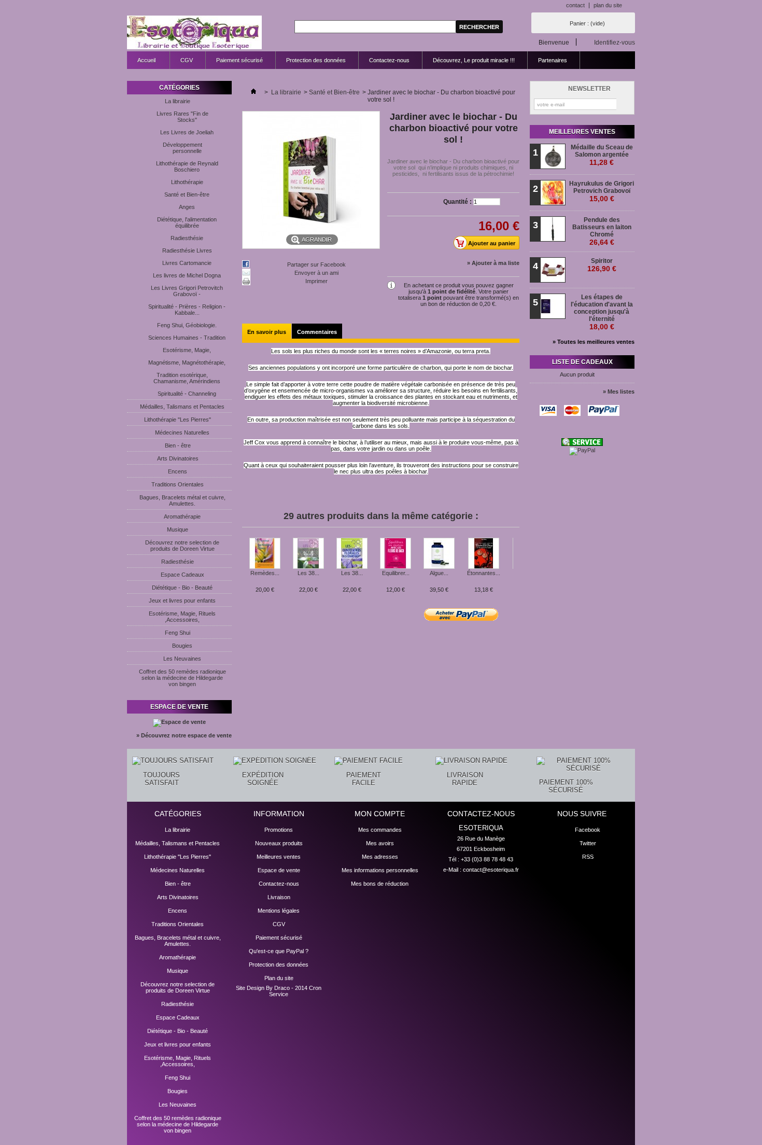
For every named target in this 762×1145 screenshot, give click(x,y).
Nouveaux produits (279, 843)
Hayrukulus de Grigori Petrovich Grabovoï (601, 191)
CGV (186, 60)
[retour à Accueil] (253, 92)
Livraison (278, 897)
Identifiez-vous (614, 42)
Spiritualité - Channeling (187, 393)
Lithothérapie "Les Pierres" (177, 419)
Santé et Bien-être (186, 194)
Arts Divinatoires (178, 458)
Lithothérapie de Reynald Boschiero (187, 166)
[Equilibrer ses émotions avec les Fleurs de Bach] (395, 554)
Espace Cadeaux (182, 574)
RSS (588, 857)
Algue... (439, 573)
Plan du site (278, 978)
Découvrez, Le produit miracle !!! (474, 60)
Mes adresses (380, 857)
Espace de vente (179, 706)
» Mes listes (618, 391)
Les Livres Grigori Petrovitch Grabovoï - (187, 291)
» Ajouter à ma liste (493, 263)
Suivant (515, 558)
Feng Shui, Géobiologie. (187, 325)
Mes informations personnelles (380, 870)
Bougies (182, 646)
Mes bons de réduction (379, 884)
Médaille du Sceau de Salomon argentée (602, 155)
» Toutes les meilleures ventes (593, 342)
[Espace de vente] (179, 722)
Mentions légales (279, 910)
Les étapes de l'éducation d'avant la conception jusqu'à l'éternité (602, 312)
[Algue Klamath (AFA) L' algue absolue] (439, 554)
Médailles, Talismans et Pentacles (182, 406)
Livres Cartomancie (186, 263)
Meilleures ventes (582, 131)
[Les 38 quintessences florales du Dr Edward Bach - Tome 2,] (352, 554)
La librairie (177, 101)
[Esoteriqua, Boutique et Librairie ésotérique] (194, 33)
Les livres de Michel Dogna (187, 275)
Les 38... (308, 573)
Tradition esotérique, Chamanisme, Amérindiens (186, 378)
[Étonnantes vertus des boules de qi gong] (483, 554)
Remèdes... (264, 573)
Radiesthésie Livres (187, 250)
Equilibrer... (396, 573)
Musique (177, 529)
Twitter (588, 843)
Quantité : (457, 201)
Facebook (587, 830)
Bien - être (178, 445)
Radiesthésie (187, 238)
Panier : (587, 23)
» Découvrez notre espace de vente (184, 735)
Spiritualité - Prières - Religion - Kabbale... (186, 309)
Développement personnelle (182, 148)
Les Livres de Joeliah (187, 132)
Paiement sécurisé (239, 60)
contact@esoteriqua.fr (491, 870)
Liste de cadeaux (582, 362)
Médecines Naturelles (182, 432)
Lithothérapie (187, 182)
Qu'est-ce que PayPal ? (278, 951)
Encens (177, 471)
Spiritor (601, 265)
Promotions (278, 830)
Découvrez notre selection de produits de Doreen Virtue (182, 545)
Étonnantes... (483, 573)
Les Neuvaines (182, 658)
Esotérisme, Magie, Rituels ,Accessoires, (182, 616)
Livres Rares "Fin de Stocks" (182, 116)
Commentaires (317, 332)
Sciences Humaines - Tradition (186, 337)
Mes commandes (380, 830)
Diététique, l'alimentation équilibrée (187, 222)
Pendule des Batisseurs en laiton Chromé (601, 231)
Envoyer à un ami (316, 273)
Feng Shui (177, 633)
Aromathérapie (182, 516)
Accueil (141, 63)
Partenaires (552, 60)
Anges (187, 207)
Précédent (244, 558)
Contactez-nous (389, 60)
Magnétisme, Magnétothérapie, (186, 362)
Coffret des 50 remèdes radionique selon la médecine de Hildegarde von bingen (182, 677)
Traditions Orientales (177, 484)
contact (575, 5)
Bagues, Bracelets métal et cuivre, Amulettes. (182, 500)
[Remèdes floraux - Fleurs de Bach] (264, 554)
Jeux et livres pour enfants (182, 600)
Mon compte (380, 813)
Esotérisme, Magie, (187, 350)
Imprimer (316, 281)
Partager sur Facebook (316, 264)
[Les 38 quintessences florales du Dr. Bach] (308, 554)
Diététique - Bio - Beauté (182, 587)
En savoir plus (266, 332)
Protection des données (316, 60)
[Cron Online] (582, 444)
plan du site (608, 5)
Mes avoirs (380, 843)
